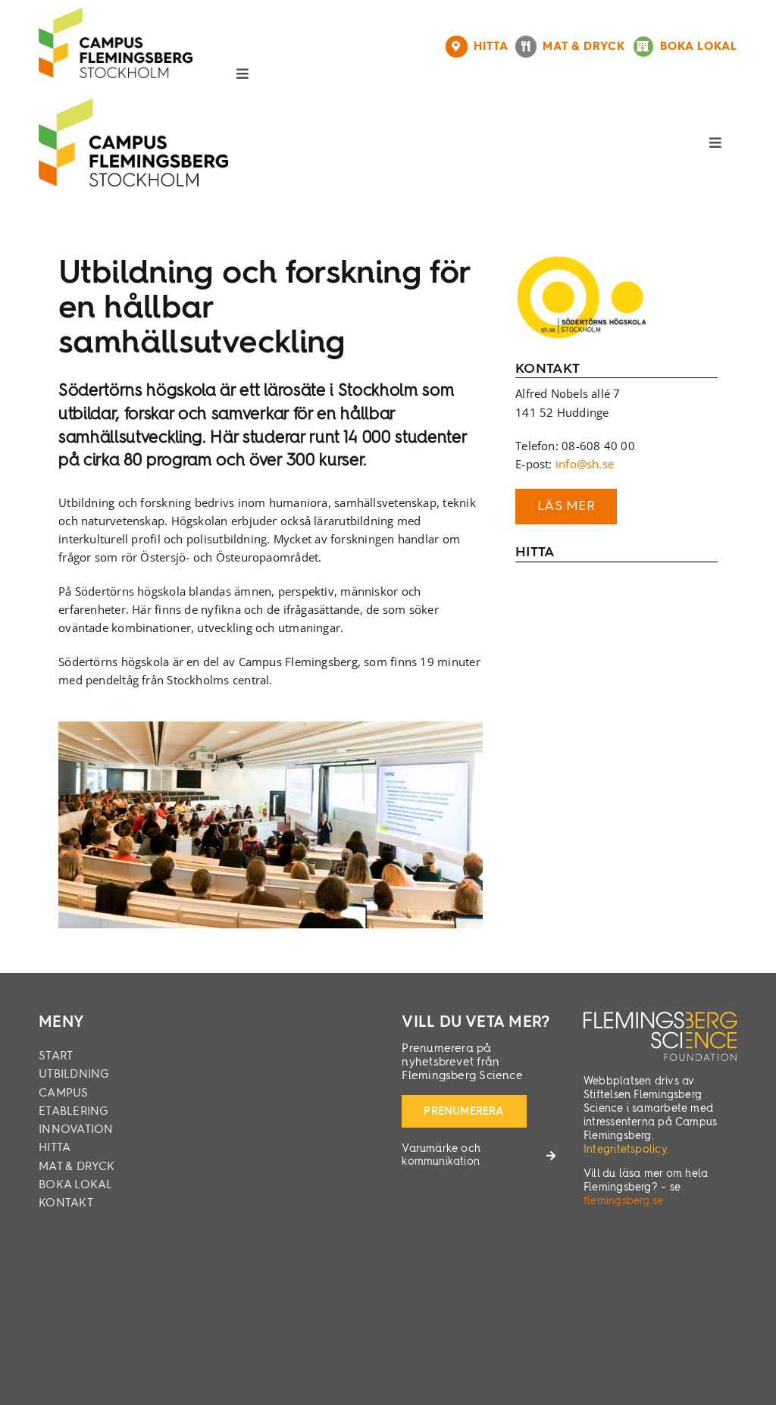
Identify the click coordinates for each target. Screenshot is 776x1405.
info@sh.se (584, 463)
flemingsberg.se (623, 1201)
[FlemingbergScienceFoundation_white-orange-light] (660, 1017)
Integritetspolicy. (626, 1149)
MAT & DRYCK (588, 47)
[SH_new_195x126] (581, 260)
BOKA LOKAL (698, 47)
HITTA (494, 47)
